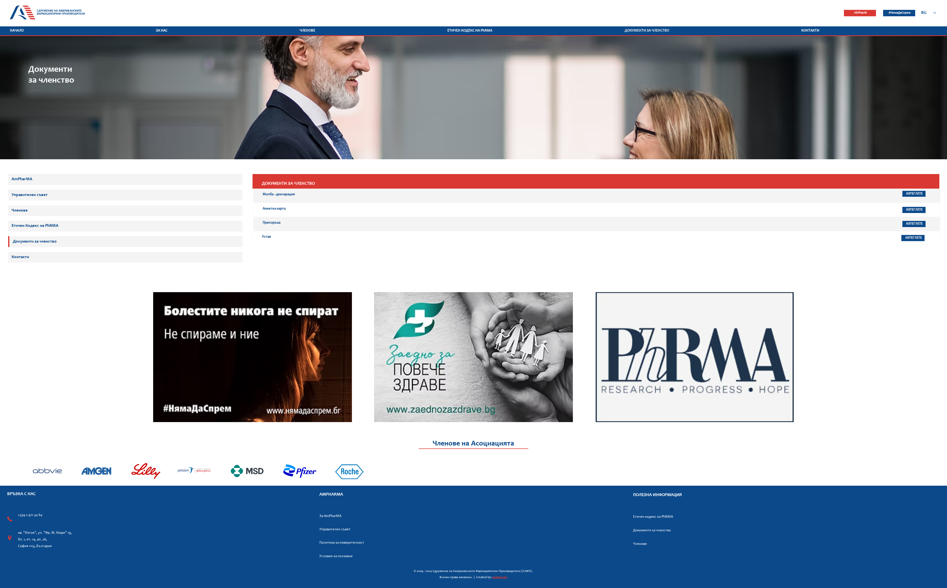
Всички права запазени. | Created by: (465, 577)
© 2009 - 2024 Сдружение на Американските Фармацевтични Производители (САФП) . (473, 571)
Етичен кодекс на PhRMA (653, 517)
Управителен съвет (334, 529)
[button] (225, 30)
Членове (640, 544)
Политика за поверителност (341, 543)
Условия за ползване (336, 556)
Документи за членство (652, 530)
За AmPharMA (330, 516)
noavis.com (499, 577)
